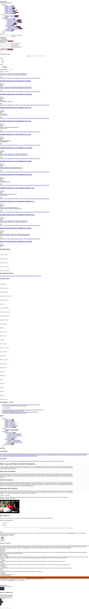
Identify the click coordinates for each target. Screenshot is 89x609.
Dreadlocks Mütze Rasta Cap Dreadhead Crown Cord (15, 107)
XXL (61, 461)
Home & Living (12, 24)
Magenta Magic (12, 454)
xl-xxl (55, 461)
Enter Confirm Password (16, 47)
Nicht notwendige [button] (3, 554)
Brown (26, 453)
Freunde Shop (5, 17)
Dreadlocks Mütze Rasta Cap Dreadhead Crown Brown (16, 94)
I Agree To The (7, 48)
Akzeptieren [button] (11, 535)
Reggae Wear (37, 78)
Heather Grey (70, 453)
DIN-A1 (30, 461)
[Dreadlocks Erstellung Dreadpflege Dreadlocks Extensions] (20, 275)
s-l (49, 461)
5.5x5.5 (11, 461)
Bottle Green (22, 453)
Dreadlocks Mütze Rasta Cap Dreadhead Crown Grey (15, 134)
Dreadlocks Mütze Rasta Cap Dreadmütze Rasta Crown (16, 174)
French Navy (65, 453)
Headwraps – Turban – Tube (14, 22)
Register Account (3, 49)
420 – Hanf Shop (9, 30)
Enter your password (15, 45)
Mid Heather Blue (18, 454)
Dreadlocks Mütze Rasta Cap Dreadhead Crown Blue (15, 81)
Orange (45, 454)
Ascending (4, 66)
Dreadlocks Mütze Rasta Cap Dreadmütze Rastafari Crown (17, 188)
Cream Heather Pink (51, 453)
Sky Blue (76, 454)
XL (52, 461)
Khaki (7, 454)
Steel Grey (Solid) (7, 456)
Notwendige (3, 550)
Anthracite (10, 453)
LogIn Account (3, 37)
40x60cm (27, 461)
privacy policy (11, 580)
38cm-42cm (22, 461)
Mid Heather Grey (25, 454)
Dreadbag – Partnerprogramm (11, 10)
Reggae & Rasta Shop (10, 18)
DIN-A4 (41, 461)
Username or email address (16, 35)
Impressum (4, 525)
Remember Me (4, 38)
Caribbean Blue (35, 453)
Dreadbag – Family (9, 9)
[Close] (2, 588)
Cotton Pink (44, 453)
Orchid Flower (55, 454)
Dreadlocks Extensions (13, 26)
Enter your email (15, 44)
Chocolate (40, 453)
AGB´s (3, 523)
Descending (4, 67)
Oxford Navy (60, 454)
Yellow (35, 456)
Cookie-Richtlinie (70, 533)
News (3, 31)
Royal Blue (67, 454)
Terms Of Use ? (11, 48)
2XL (1, 461)
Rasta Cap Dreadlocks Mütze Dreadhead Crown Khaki (16, 241)
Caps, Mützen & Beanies (14, 21)
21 (2, 60)
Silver (73, 454)
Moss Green (39, 454)
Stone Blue (13, 456)
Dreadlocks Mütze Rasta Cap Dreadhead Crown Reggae (16, 148)
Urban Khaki (17, 456)
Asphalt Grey (14, 453)
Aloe (6, 453)
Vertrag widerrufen (6, 522)
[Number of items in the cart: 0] (0, 51)
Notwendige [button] (2, 549)
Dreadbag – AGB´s (9, 6)
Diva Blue (57, 453)
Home (28, 55)
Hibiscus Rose (76, 453)
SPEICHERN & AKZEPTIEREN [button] (6, 574)
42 (2, 61)
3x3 (3, 461)
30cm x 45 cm (17, 461)
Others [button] (1, 569)
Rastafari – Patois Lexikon (11, 12)
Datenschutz (4, 524)
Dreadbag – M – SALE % (12, 15)
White (27, 456)
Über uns (4, 4)
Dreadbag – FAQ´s (9, 5)
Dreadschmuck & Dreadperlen (15, 28)
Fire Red (61, 453)
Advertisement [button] (3, 565)
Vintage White (23, 456)
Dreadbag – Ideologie (10, 8)
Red (64, 454)
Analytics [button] (2, 562)
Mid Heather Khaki (33, 454)
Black (18, 453)
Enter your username (15, 43)
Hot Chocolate (82, 453)
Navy (43, 454)
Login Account (10, 49)
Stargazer (2, 456)
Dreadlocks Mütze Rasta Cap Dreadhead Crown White (16, 161)
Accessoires (2, 78)
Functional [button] (2, 559)
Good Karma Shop (9, 29)
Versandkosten (7, 407)
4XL (8, 461)
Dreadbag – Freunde (10, 11)
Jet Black (4, 454)
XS (59, 461)
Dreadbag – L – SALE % (11, 16)
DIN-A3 (37, 461)
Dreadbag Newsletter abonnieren (6, 520)
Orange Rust (49, 454)
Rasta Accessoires (12, 23)
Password (13, 36)
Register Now (10, 41)
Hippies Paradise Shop (30, 104)
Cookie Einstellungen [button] (4, 535)
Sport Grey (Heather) (82, 454)
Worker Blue (31, 456)
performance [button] (2, 572)
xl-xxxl (57, 461)
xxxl (63, 461)
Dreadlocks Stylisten (10, 13)
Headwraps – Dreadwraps (14, 27)
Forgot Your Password (4, 40)
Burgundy (30, 453)
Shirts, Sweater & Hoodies (14, 19)
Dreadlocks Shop (9, 25)
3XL (5, 461)
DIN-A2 (34, 461)
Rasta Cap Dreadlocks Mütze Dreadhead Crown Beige (15, 228)
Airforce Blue (2, 453)
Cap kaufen (2, 84)
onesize (46, 461)
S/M (51, 461)
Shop (3, 14)
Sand (71, 454)
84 (2, 62)
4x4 (6, 461)
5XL (14, 461)
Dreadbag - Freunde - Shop (20, 78)
